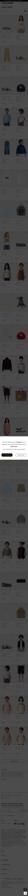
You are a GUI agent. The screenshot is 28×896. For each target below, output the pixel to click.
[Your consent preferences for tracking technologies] (25, 893)
